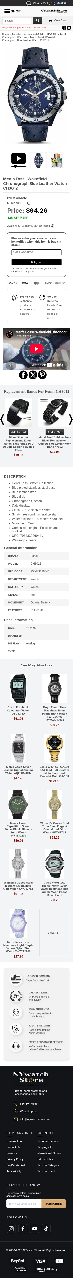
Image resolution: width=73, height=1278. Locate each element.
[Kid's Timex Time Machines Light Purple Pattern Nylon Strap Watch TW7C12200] (18, 923)
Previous (2, 419)
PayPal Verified (15, 1165)
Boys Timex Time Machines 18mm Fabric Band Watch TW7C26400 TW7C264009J (54, 713)
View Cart (60, 20)
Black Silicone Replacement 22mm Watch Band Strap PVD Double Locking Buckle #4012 (18, 443)
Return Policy (45, 1159)
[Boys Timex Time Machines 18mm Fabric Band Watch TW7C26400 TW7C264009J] (55, 689)
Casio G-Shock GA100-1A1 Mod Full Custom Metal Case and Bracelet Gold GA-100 (55, 771)
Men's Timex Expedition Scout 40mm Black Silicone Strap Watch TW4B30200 (18, 829)
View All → (55, 932)
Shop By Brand (46, 1171)
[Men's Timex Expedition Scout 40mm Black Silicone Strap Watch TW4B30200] (18, 805)
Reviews (11, 1153)
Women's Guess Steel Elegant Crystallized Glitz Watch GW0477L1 (18, 885)
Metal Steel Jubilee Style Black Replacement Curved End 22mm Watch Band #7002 (54, 442)
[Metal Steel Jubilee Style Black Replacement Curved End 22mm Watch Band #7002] (55, 412)
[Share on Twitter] (33, 378)
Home (5, 34)
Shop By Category (48, 1165)
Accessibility (13, 1171)
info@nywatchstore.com (35, 1119)
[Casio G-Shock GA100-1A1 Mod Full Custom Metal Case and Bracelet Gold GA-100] (55, 748)
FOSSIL (51, 34)
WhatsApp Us (28, 1111)
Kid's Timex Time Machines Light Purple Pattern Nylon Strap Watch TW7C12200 (18, 946)
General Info (14, 1141)
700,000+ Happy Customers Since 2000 (24, 27)
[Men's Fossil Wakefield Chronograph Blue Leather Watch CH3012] (36, 142)
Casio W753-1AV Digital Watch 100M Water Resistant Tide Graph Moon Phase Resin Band (54, 889)
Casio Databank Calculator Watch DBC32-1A (18, 710)
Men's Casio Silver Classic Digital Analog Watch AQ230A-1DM (18, 770)
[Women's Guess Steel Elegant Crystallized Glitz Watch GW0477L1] (18, 864)
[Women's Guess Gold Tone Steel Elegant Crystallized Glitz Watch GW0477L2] (55, 805)
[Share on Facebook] (23, 378)
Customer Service (48, 1141)
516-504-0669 (29, 1103)
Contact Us (13, 1147)
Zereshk (16, 34)
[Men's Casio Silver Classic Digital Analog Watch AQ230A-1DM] (18, 748)
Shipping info (45, 1147)
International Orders (49, 1153)
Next (71, 419)
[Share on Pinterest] (42, 378)
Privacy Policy (14, 1159)
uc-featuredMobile (34, 34)
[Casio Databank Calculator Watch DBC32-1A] (18, 689)
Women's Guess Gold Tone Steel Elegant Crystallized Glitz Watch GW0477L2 (54, 828)
